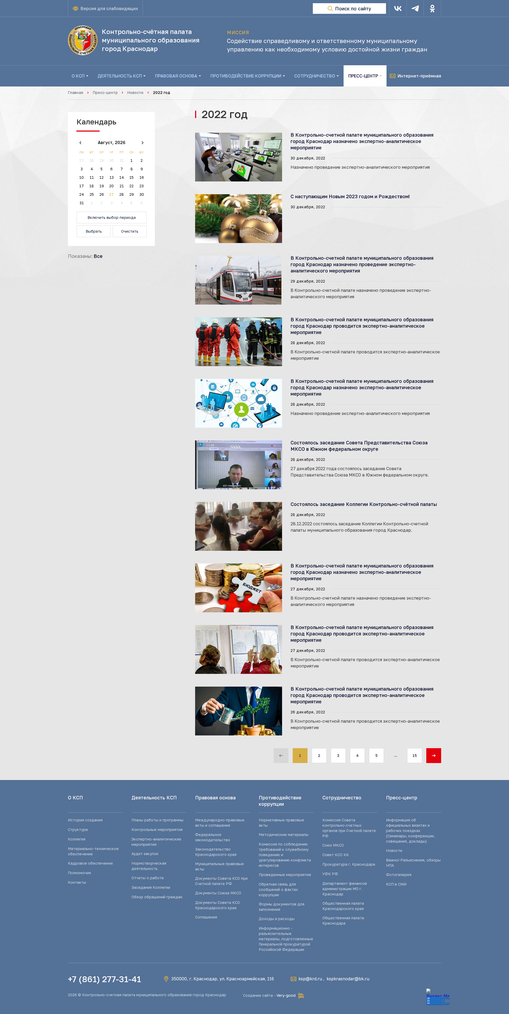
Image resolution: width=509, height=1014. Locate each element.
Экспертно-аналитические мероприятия (156, 842)
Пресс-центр (105, 92)
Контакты (77, 882)
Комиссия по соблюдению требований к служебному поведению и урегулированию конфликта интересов (285, 855)
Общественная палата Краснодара (343, 920)
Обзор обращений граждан (156, 897)
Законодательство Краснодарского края (215, 852)
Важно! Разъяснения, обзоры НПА (413, 863)
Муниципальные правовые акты (219, 866)
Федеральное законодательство (212, 837)
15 (415, 755)
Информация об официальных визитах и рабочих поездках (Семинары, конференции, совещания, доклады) (410, 830)
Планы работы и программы (157, 820)
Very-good (286, 995)
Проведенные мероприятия (285, 874)
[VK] (397, 8)
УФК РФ (330, 874)
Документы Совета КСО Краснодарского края (217, 905)
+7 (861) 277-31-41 (104, 979)
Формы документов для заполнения (281, 907)
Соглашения (206, 917)
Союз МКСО (333, 845)
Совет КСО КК (335, 854)
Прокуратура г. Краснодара (348, 864)
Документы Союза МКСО (218, 893)
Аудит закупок (145, 853)
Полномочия (79, 872)
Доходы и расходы (277, 918)
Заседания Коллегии (150, 887)
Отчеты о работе (147, 878)
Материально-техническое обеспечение (93, 851)
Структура (78, 829)
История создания (85, 820)
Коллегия (76, 839)
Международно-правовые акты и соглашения (219, 822)
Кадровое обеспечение (90, 863)
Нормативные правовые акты (281, 822)
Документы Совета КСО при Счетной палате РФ (221, 881)
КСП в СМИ (396, 884)
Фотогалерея (398, 874)
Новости (135, 92)
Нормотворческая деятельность (148, 866)
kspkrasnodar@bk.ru (348, 978)
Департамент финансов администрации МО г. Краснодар (344, 888)
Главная (75, 92)
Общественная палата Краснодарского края (343, 906)
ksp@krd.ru (310, 978)
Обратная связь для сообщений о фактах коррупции (278, 889)
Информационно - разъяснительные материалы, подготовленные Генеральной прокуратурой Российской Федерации (286, 939)
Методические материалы (284, 834)
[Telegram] (415, 8)
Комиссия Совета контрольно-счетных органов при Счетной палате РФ (349, 828)
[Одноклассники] (432, 8)
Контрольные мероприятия (157, 829)
